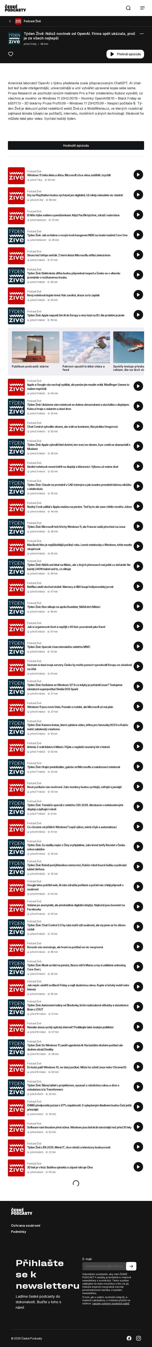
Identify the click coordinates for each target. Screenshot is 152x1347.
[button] (128, 8)
